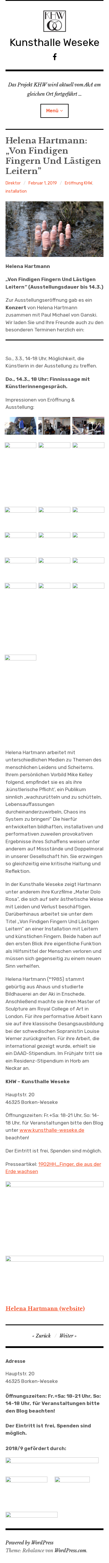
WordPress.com (70, 1550)
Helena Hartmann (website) (45, 1309)
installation (16, 191)
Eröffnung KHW (78, 183)
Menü (52, 110)
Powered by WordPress (29, 1543)
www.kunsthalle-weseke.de (51, 1130)
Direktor (13, 183)
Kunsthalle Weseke (54, 42)
